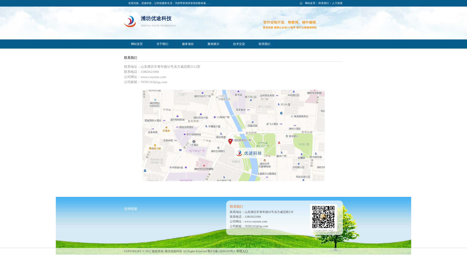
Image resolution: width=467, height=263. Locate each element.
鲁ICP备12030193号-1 (222, 251)
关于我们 (162, 43)
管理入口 (242, 251)
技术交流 (239, 43)
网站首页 (310, 3)
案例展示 (213, 43)
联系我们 (324, 3)
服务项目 (188, 43)
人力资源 (337, 3)
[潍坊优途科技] (130, 21)
